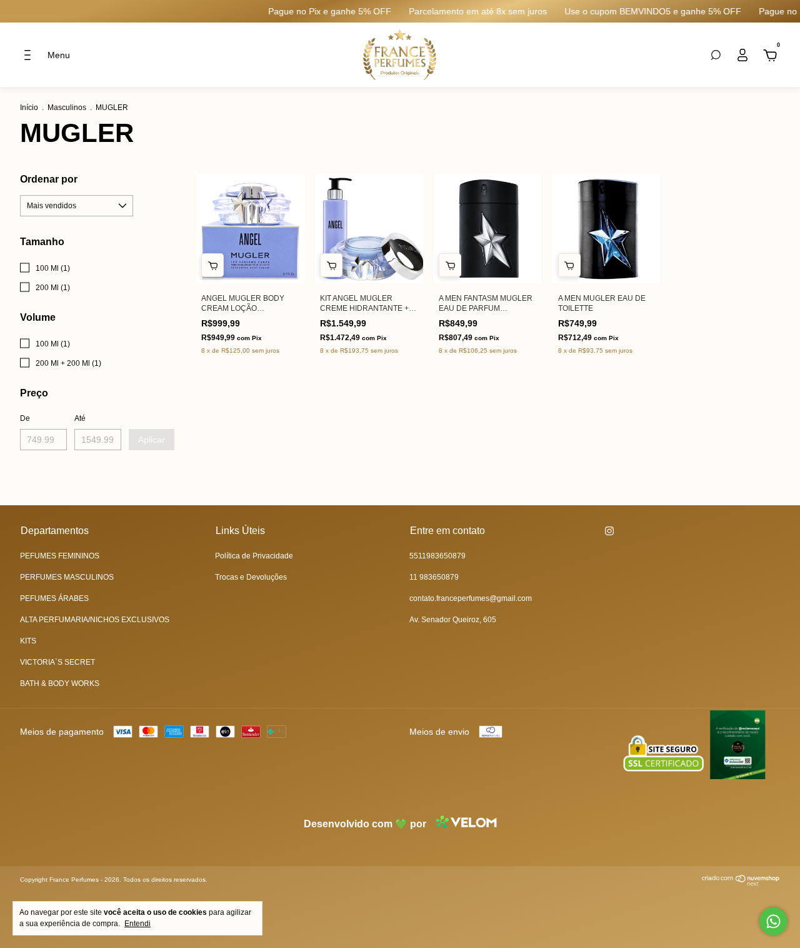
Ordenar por (49, 179)
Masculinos (67, 107)
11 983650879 (434, 577)
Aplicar (151, 440)
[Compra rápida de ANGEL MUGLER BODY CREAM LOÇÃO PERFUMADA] (212, 265)
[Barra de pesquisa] (715, 55)
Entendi (137, 923)
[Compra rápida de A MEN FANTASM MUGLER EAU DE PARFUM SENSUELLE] (450, 265)
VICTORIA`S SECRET (57, 662)
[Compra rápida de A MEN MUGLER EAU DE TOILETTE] (569, 265)
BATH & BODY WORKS (59, 683)
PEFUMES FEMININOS (59, 556)
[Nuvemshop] (741, 883)
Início (29, 107)
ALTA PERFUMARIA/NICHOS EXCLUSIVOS (94, 619)
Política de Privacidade (254, 556)
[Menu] (30, 57)
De (25, 418)
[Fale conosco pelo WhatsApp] (773, 921)
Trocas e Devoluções (251, 577)
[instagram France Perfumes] (609, 531)
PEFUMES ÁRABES (54, 598)
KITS (28, 641)
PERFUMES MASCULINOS (67, 577)
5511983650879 (437, 556)
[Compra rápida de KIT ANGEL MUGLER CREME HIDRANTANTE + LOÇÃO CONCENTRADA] (331, 265)
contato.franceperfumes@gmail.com (470, 598)
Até (80, 418)
